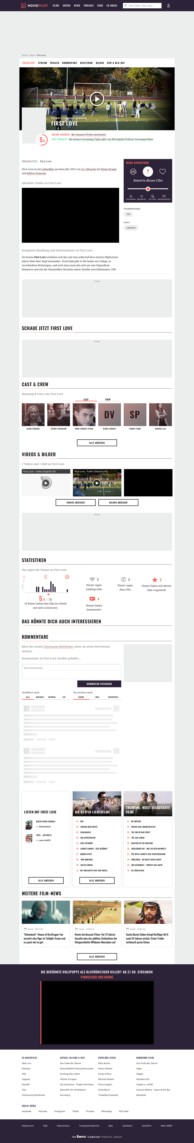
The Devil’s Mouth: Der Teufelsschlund (148, 854)
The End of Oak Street (141, 832)
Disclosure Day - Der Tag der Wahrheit (148, 848)
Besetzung (86, 62)
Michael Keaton (106, 1079)
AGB (45, 1125)
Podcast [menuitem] (89, 5)
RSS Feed (123, 1111)
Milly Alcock (104, 1063)
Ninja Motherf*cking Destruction (76, 1068)
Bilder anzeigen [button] (118, 502)
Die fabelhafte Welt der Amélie (94, 870)
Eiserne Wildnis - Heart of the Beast (154, 1089)
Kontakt (26, 1084)
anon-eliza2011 (45, 840)
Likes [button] (97, 697)
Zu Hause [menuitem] (112, 5)
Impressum (27, 1125)
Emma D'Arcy (104, 1073)
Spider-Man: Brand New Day (143, 826)
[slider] (148, 189)
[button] (130, 197)
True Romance (86, 859)
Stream (42, 62)
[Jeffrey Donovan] (58, 414)
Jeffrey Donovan (36, 173)
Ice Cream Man (137, 870)
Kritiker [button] (51, 697)
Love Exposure (86, 843)
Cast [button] (86, 399)
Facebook (26, 1111)
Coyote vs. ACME (144, 1084)
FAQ (24, 1073)
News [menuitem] (77, 5)
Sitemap (26, 1068)
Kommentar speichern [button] (99, 683)
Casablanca (85, 832)
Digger (139, 1073)
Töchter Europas (68, 1079)
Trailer (54, 62)
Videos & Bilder (39, 454)
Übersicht (28, 62)
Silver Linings (86, 864)
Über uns (26, 1063)
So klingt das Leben (70, 1073)
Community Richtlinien (33, 1095)
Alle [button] (28, 697)
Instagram (59, 1111)
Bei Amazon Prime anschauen (88, 134)
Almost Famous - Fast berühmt (94, 848)
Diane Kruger (109, 169)
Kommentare (69, 62)
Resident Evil (142, 1079)
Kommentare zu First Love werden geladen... (51, 658)
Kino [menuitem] (100, 5)
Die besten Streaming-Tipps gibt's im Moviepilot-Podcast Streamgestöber (111, 139)
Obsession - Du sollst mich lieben (146, 859)
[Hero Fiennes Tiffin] (84, 414)
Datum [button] (81, 697)
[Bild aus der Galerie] (148, 483)
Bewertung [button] (113, 697)
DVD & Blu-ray (116, 62)
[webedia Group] (97, 1137)
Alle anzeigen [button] (97, 442)
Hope (139, 1068)
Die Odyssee (136, 821)
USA (128, 214)
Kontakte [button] (40, 697)
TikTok (75, 1111)
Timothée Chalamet (108, 1095)
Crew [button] (108, 399)
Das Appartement (88, 837)
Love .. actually (44, 835)
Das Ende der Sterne (70, 1063)
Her (82, 821)
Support (26, 1079)
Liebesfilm (131, 227)
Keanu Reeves (105, 1068)
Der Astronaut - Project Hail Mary (147, 864)
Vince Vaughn (105, 1084)
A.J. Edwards (88, 169)
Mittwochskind (45, 826)
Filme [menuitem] (56, 5)
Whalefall (141, 1095)
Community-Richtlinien (58, 646)
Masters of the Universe (142, 843)
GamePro (146, 1125)
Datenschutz (63, 1125)
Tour (24, 1089)
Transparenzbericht (89, 1125)
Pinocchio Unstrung (97, 977)
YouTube (42, 1111)
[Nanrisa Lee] (160, 414)
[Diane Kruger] (33, 414)
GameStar (127, 1125)
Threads (90, 1111)
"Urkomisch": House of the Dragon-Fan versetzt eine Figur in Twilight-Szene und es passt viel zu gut (44, 938)
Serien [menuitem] (66, 5)
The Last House (138, 837)
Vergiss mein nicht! (89, 826)
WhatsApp (106, 1111)
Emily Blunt (104, 1089)
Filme (32, 55)
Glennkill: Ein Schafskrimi (73, 1089)
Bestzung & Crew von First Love (42, 394)
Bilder (100, 62)
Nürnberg (65, 1095)
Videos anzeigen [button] (76, 502)
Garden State (86, 854)
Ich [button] (64, 697)
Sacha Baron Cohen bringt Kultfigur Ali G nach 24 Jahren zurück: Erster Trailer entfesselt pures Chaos (147, 938)
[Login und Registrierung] (168, 5)
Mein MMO (166, 1125)
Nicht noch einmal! (46, 821)
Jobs (111, 1125)
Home (24, 55)
